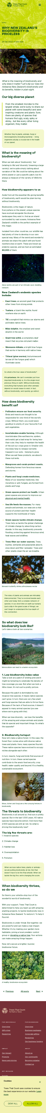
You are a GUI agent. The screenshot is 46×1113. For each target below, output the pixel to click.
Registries (6, 1034)
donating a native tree (20, 935)
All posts (25, 991)
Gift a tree (6, 1030)
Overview (6, 1027)
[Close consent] (40, 1082)
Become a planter (32, 1060)
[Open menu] (39, 5)
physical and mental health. (17, 498)
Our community (31, 1057)
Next (38, 991)
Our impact (6, 1053)
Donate (5, 1076)
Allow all (32, 1103)
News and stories (9, 1060)
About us (29, 1053)
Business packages (33, 1030)
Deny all (13, 1103)
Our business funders (34, 1041)
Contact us (29, 1064)
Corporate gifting (32, 1034)
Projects (5, 1057)
